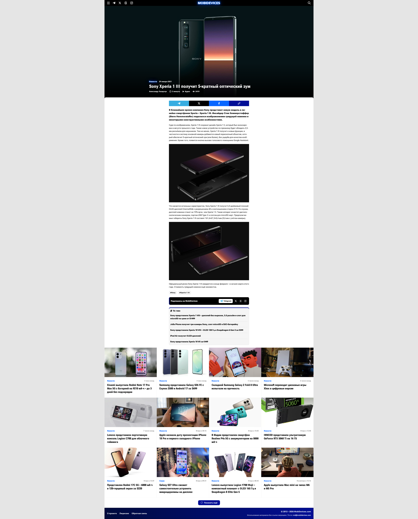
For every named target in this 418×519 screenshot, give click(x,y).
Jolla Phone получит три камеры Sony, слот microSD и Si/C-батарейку (204, 324)
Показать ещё (210, 503)
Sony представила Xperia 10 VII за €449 (189, 341)
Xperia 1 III (185, 292)
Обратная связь (139, 513)
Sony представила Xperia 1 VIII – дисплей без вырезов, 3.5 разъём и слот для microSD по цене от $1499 (207, 317)
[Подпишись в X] (120, 3)
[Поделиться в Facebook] (219, 103)
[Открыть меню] (108, 3)
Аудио (187, 91)
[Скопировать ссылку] (239, 103)
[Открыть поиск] (309, 3)
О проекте (112, 513)
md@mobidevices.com (302, 515)
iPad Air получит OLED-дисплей (185, 336)
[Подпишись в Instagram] (132, 3)
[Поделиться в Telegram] (179, 103)
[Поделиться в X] (199, 103)
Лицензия (124, 513)
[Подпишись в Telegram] (114, 3)
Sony (173, 292)
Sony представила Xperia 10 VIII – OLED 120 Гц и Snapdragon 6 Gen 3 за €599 (206, 330)
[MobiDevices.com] (209, 3)
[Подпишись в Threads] (126, 3)
